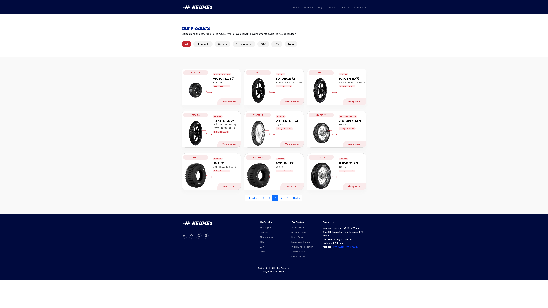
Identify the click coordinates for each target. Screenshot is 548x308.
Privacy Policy (298, 257)
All (186, 44)
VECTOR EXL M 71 (350, 121)
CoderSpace (280, 271)
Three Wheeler (244, 44)
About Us (345, 7)
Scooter (222, 44)
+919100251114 (337, 246)
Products (308, 7)
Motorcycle (203, 44)
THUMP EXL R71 (348, 163)
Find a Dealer (297, 237)
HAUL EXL (219, 163)
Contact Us (360, 7)
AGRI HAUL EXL (285, 163)
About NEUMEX (298, 227)
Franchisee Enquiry (300, 242)
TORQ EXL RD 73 (349, 79)
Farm (291, 44)
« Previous (253, 198)
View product (229, 101)
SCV (263, 44)
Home (296, 7)
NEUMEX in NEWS (299, 232)
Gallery (332, 7)
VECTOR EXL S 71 (224, 79)
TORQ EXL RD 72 (223, 121)
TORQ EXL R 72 (285, 79)
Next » (296, 198)
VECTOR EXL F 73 (287, 121)
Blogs (321, 7)
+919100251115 (351, 246)
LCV (277, 44)
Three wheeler (267, 237)
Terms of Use (298, 252)
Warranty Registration (302, 247)
